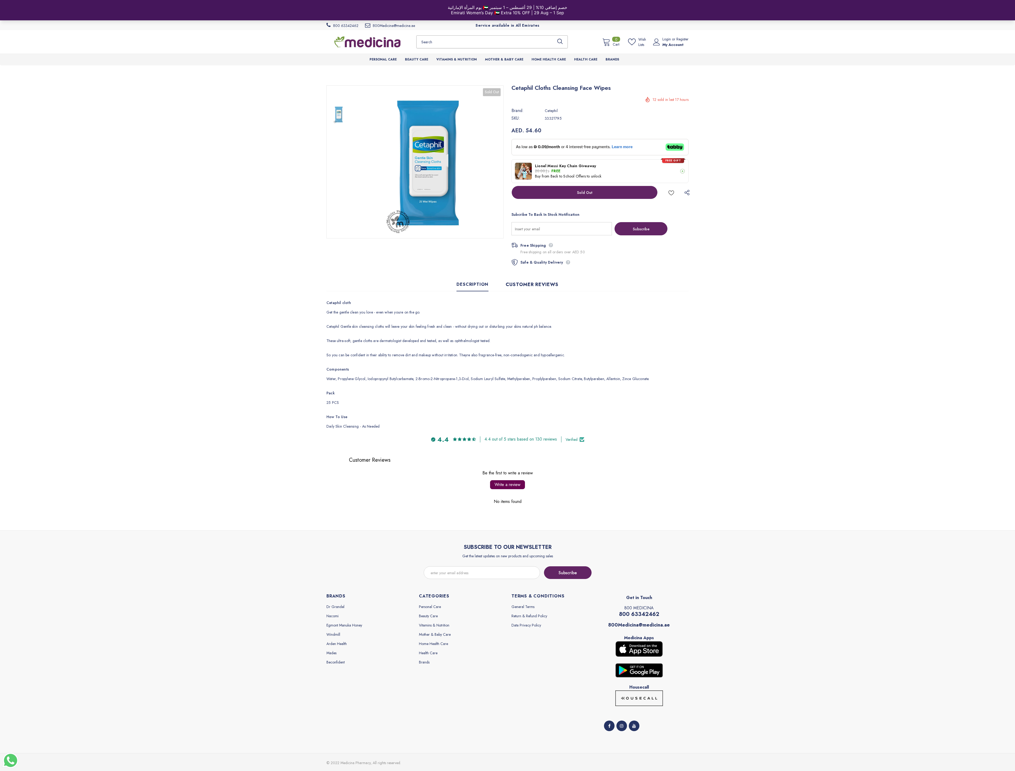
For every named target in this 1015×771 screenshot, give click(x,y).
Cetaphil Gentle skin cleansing (350, 326)
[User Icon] (656, 42)
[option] (427, 162)
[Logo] (367, 42)
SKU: (515, 118)
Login (667, 39)
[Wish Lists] (671, 192)
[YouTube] (634, 726)
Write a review (507, 485)
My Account (673, 44)
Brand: (517, 111)
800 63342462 (639, 614)
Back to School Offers (568, 176)
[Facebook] (609, 726)
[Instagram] (621, 726)
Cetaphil (551, 110)
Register (682, 39)
